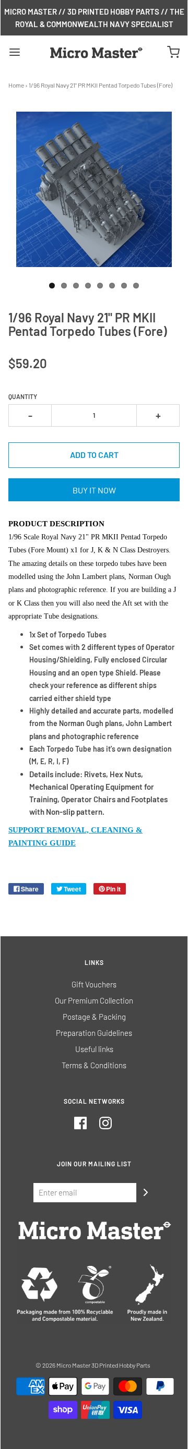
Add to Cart (94, 455)
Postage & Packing (94, 1016)
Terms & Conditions (94, 1065)
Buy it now (94, 490)
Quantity (22, 396)
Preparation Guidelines (94, 1032)
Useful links (94, 1049)
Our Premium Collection (94, 1000)
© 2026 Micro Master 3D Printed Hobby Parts (93, 1365)
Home (16, 85)
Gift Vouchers (94, 984)
